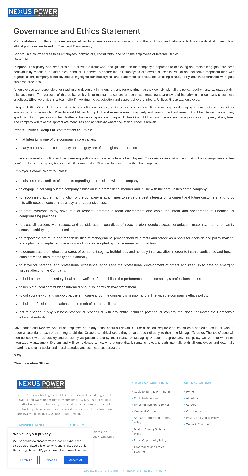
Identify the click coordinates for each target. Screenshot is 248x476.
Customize (25, 459)
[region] (50, 448)
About (167, 12)
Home (144, 12)
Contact (232, 12)
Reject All (51, 459)
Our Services (195, 12)
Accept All (75, 459)
